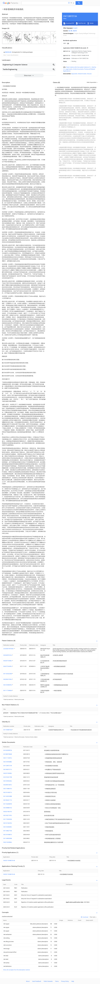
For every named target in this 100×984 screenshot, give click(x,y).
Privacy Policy (65, 981)
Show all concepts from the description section (16, 970)
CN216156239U (7, 823)
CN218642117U (7, 800)
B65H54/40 (8, 52)
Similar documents (78, 69)
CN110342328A (7, 673)
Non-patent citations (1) (84, 67)
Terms (57, 981)
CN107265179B (7, 777)
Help (72, 981)
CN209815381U (7, 785)
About (28, 981)
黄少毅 (70, 31)
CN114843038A (7, 838)
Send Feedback (36, 981)
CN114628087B (7, 804)
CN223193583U (7, 773)
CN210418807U (7, 834)
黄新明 (75, 31)
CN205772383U (7, 660)
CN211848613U (7, 788)
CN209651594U (7, 679)
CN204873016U (7, 655)
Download (85, 917)
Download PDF (70, 23)
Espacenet (74, 73)
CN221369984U (7, 842)
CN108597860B (7, 754)
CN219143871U (7, 792)
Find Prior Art (82, 23)
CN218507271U (7, 769)
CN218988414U (7, 807)
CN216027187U (7, 815)
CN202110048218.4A (9, 860)
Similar (91, 23)
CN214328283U (7, 827)
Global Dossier (82, 73)
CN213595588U (7, 762)
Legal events (68, 69)
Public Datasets (48, 981)
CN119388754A (7, 730)
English (75, 28)
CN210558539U (7, 685)
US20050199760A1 (8, 648)
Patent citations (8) (71, 67)
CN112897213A (7, 765)
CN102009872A (7, 750)
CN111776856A (7, 690)
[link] (18, 52)
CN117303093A (7, 819)
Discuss (89, 73)
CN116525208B (7, 796)
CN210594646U (7, 781)
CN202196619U (7, 811)
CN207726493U (7, 666)
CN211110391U (7, 758)
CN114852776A (7, 830)
